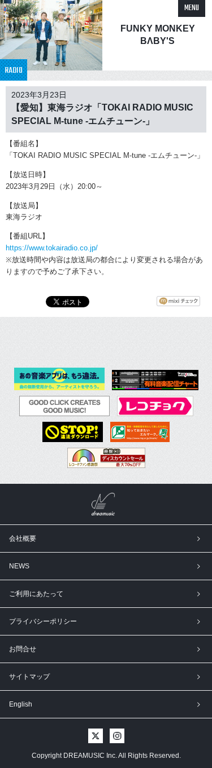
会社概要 (22, 538)
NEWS (19, 566)
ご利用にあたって (36, 594)
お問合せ (22, 649)
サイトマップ (29, 677)
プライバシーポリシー (43, 621)
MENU (191, 8)
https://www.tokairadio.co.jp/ (52, 248)
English (20, 704)
